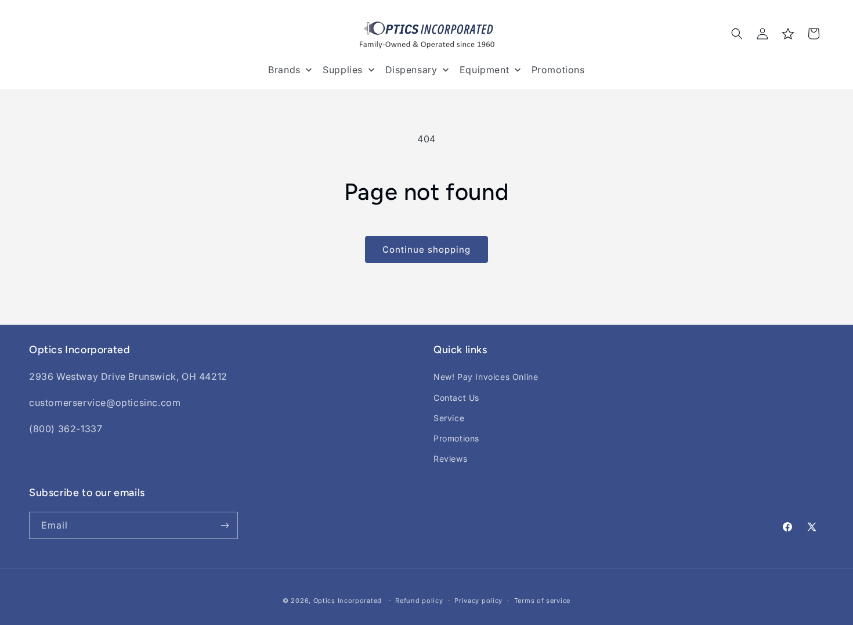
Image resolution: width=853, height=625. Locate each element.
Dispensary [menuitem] (411, 70)
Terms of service (542, 601)
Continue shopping (426, 249)
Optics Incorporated (347, 601)
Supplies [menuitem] (343, 70)
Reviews (450, 459)
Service (448, 418)
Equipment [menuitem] (484, 70)
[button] (737, 33)
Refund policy (419, 601)
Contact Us (456, 398)
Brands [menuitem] (284, 70)
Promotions (456, 438)
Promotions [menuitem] (558, 70)
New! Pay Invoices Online (485, 377)
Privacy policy (478, 601)
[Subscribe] (224, 525)
